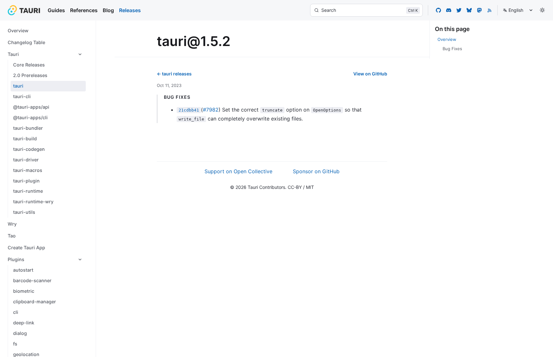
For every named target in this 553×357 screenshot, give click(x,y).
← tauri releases (174, 73)
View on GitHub (370, 73)
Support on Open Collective (238, 171)
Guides (56, 10)
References (84, 10)
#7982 (211, 109)
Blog (108, 10)
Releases (130, 10)
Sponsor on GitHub (316, 171)
